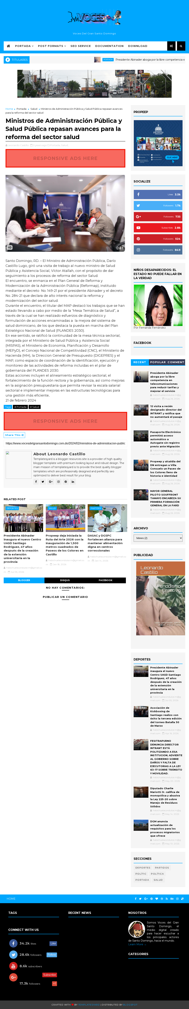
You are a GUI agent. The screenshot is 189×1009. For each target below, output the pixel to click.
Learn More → (137, 944)
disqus (65, 580)
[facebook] (135, 898)
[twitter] (140, 898)
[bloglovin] (156, 898)
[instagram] (177, 898)
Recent (139, 362)
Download (137, 46)
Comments (176, 363)
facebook (105, 580)
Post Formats (50, 46)
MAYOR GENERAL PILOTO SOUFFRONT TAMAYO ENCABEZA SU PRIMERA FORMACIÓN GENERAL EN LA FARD (165, 498)
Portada (23, 46)
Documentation (109, 46)
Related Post (15, 499)
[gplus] (146, 898)
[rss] (167, 898)
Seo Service (81, 46)
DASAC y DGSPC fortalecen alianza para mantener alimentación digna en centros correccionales (105, 543)
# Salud (34, 406)
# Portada (20, 406)
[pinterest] (152, 898)
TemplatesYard (89, 1004)
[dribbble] (162, 898)
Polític (141, 873)
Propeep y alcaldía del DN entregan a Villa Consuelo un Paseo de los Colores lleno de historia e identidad (165, 468)
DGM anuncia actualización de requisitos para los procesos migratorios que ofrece (165, 828)
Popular (158, 362)
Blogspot (130, 1004)
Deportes (12, 508)
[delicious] (182, 898)
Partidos (96, 508)
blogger (24, 580)
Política (157, 873)
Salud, (64, 145)
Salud (33, 108)
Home (9, 108)
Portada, (55, 145)
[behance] (172, 898)
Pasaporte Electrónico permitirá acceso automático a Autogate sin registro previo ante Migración (165, 439)
